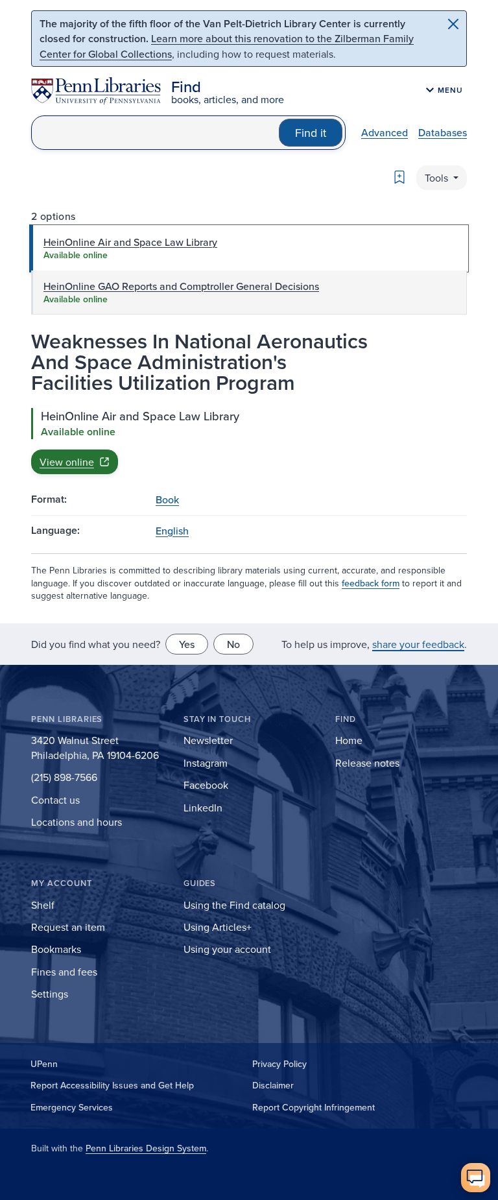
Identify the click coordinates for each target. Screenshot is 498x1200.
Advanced (384, 132)
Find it (310, 133)
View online (67, 462)
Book (167, 499)
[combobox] (155, 133)
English (172, 530)
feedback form (370, 583)
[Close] (453, 24)
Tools (438, 178)
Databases (442, 132)
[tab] (249, 248)
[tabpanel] (249, 441)
